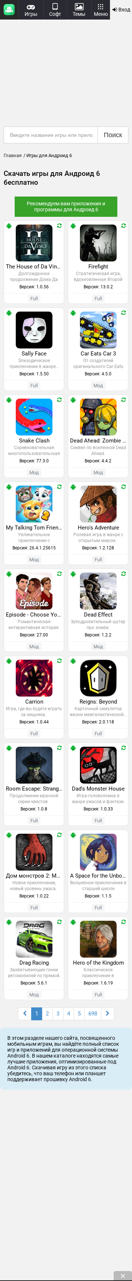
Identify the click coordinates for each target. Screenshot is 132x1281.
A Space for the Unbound (99, 875)
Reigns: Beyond (98, 701)
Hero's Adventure (98, 527)
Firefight (98, 266)
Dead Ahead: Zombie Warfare (99, 440)
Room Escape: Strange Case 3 (35, 788)
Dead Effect (98, 614)
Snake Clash (34, 440)
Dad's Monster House (98, 788)
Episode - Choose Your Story (35, 614)
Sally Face (34, 353)
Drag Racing (34, 962)
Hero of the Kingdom (98, 962)
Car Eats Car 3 (98, 353)
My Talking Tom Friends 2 (35, 527)
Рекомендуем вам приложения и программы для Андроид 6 (66, 206)
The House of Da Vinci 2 (35, 266)
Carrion (34, 701)
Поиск (113, 135)
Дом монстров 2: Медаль (35, 875)
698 (92, 1013)
